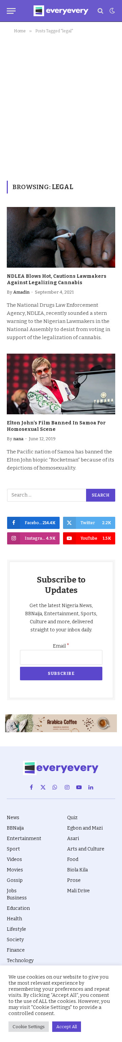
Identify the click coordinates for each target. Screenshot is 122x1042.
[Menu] (11, 11)
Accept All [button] (66, 1026)
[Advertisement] (61, 106)
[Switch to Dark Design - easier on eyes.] (111, 11)
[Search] (100, 11)
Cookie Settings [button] (29, 1026)
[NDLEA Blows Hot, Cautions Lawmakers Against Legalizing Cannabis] (61, 237)
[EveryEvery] (61, 11)
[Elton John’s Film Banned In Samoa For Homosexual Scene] (61, 384)
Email (61, 646)
